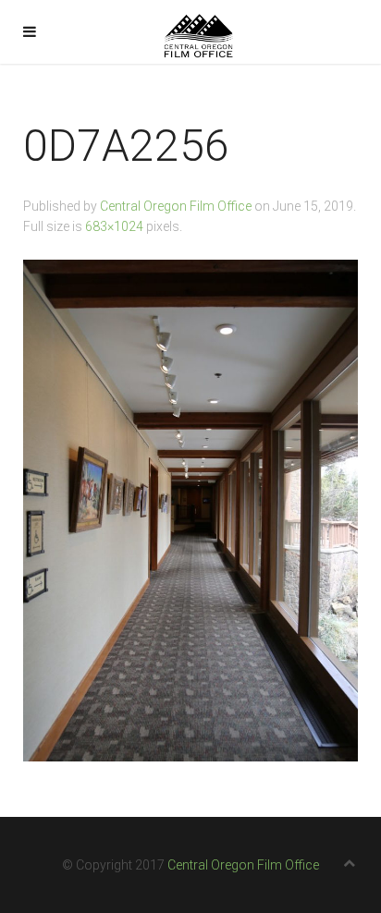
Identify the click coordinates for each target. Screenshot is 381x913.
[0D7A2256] (190, 509)
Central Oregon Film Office (176, 206)
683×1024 (114, 226)
